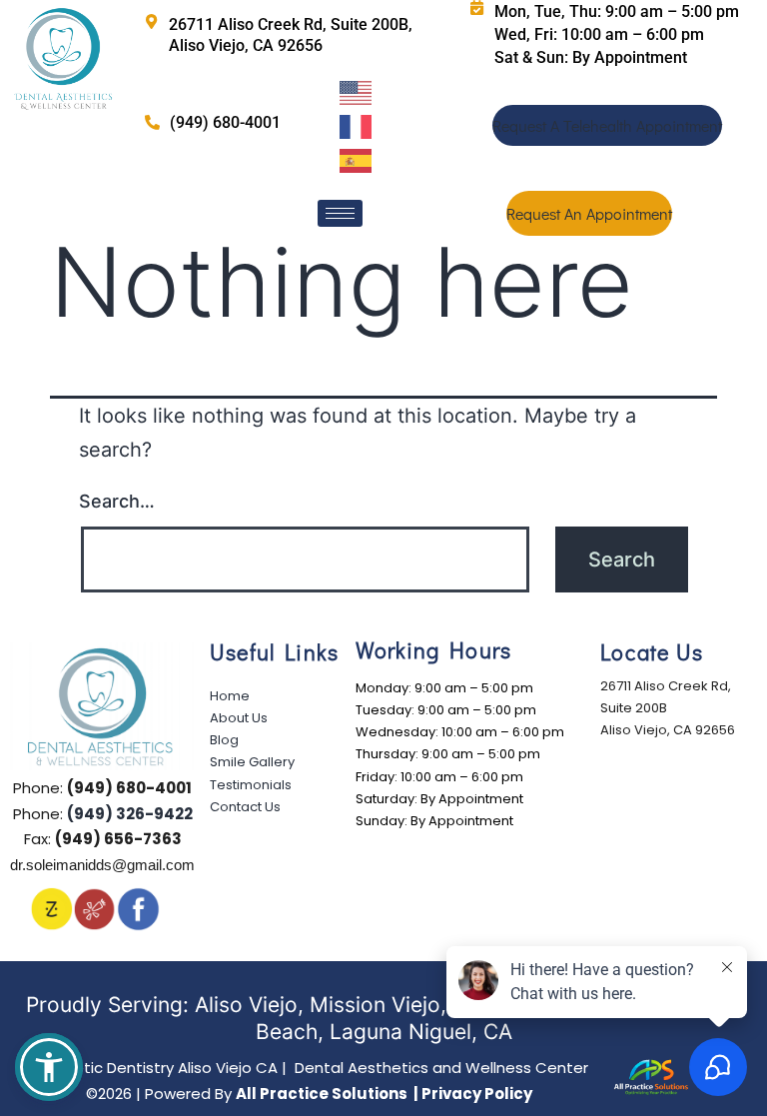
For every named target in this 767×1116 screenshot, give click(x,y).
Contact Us (245, 806)
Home (230, 695)
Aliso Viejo (246, 1004)
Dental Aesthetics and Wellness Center (308, 1067)
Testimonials (251, 784)
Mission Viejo (375, 1004)
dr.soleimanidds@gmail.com (102, 864)
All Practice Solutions (323, 1093)
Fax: (103, 838)
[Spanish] (358, 159)
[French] (358, 125)
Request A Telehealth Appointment (607, 125)
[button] (49, 1067)
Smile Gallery (252, 761)
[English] (358, 91)
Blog (224, 739)
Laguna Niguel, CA (421, 1031)
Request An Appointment (589, 213)
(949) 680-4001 (225, 122)
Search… (117, 501)
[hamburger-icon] (340, 213)
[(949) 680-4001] (152, 122)
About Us (239, 717)
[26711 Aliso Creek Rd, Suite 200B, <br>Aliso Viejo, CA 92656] (151, 21)
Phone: (102, 787)
